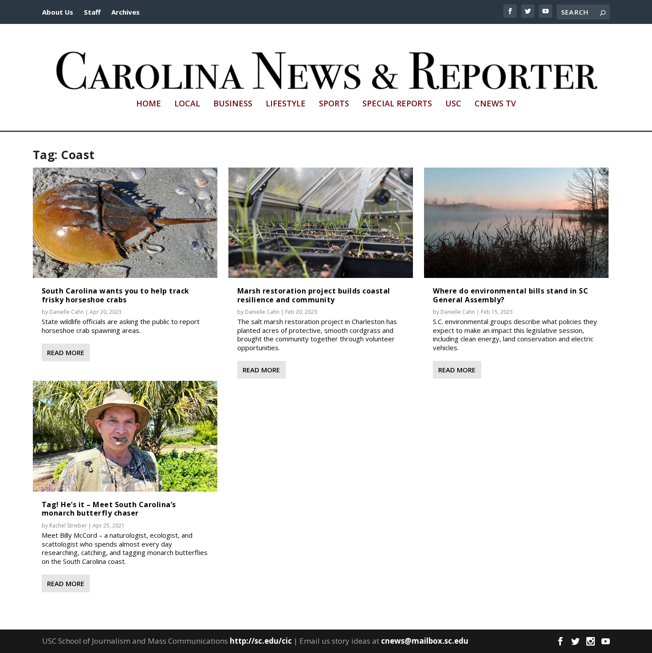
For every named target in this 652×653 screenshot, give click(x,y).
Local (187, 104)
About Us (57, 12)
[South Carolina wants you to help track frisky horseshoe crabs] (125, 223)
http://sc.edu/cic (261, 641)
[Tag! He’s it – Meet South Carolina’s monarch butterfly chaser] (125, 436)
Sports (334, 104)
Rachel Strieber (68, 525)
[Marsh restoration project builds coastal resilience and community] (320, 223)
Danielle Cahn (66, 312)
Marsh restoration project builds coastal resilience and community (313, 295)
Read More (65, 352)
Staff (92, 12)
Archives (125, 12)
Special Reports (397, 104)
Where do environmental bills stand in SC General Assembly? (510, 295)
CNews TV (495, 104)
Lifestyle (286, 104)
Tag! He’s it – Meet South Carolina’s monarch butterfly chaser (109, 509)
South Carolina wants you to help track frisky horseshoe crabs (115, 295)
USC (453, 104)
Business (232, 104)
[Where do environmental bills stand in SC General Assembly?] (516, 223)
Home (148, 104)
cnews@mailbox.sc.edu (424, 641)
